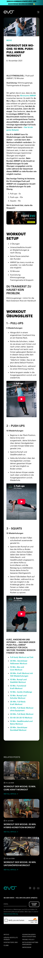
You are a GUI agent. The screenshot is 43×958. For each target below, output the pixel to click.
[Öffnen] (38, 12)
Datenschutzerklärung (11, 914)
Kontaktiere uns (11, 942)
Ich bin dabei (34, 904)
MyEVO (6, 935)
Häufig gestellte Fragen (11, 938)
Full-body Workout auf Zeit (21, 657)
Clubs (6, 945)
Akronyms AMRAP (28, 95)
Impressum (26, 947)
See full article (10, 794)
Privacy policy (28, 939)
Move (9, 40)
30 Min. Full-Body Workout (21, 714)
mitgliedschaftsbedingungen (30, 943)
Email (6, 904)
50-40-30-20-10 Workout (21, 717)
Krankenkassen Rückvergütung (29, 935)
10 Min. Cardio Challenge (21, 692)
